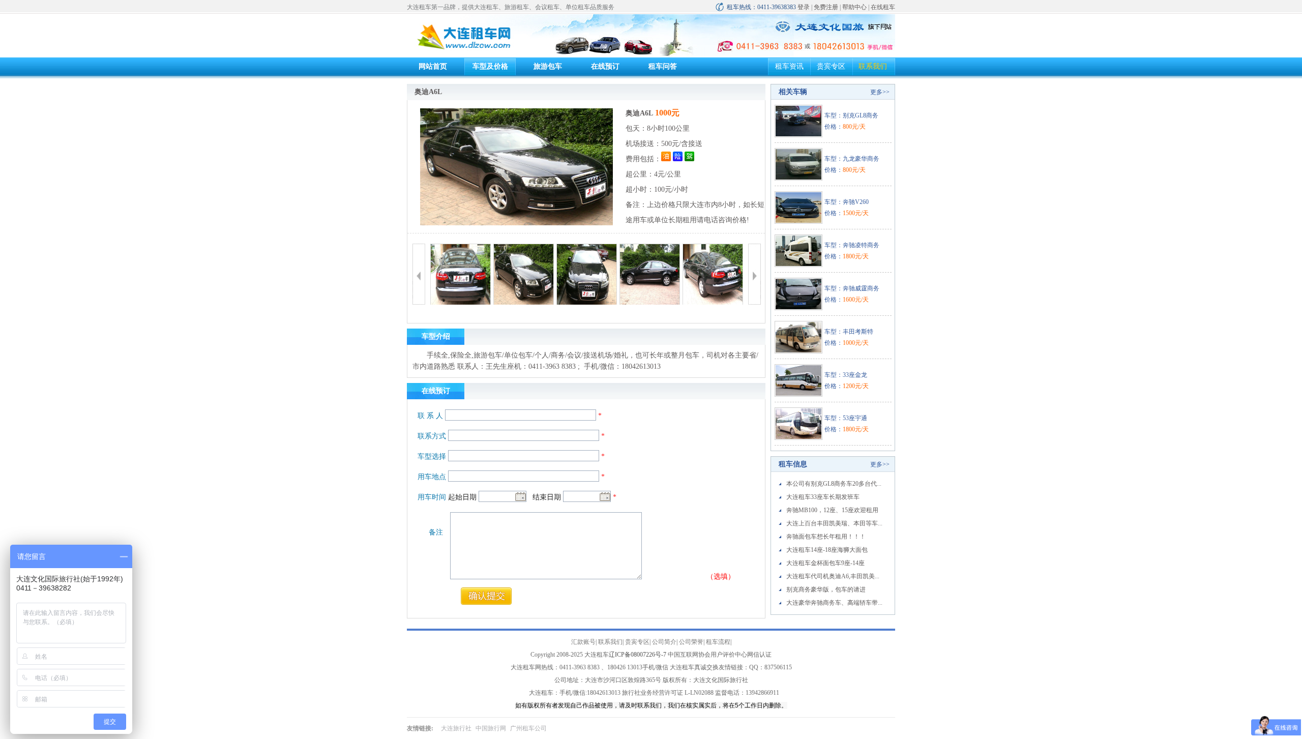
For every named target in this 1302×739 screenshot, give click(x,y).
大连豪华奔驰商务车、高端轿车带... (834, 602)
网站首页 (433, 66)
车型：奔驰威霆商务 (851, 288)
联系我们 (873, 66)
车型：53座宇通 (845, 418)
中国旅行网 (491, 728)
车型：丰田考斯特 (848, 331)
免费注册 (826, 7)
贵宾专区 (831, 66)
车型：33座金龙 (845, 374)
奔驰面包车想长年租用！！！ (826, 536)
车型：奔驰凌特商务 (851, 245)
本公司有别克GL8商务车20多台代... (833, 483)
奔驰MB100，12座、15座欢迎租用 (832, 510)
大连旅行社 (456, 728)
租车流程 (718, 641)
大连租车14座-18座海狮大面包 (827, 549)
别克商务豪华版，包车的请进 (826, 589)
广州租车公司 (528, 728)
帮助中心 (854, 7)
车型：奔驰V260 (846, 201)
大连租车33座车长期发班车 (823, 496)
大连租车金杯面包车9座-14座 (825, 563)
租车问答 (662, 66)
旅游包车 (548, 66)
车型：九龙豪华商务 (851, 158)
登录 (803, 7)
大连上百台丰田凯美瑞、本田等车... (834, 523)
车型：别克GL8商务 (851, 115)
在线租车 (883, 7)
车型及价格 (490, 66)
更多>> (880, 92)
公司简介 (664, 641)
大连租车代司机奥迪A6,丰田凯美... (832, 576)
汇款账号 (583, 641)
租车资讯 (789, 66)
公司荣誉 (691, 641)
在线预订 (605, 66)
